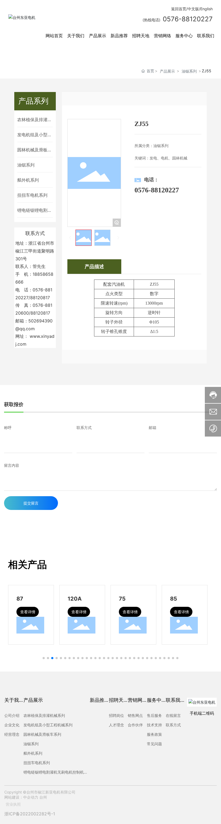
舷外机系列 (28, 180)
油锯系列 (189, 71)
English (206, 8)
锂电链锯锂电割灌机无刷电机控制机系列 (34, 210)
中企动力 (30, 797)
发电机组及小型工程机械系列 (34, 135)
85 (173, 598)
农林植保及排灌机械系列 (34, 120)
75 (122, 598)
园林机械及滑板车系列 (34, 150)
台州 (43, 797)
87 (19, 598)
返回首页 (178, 8)
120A (75, 598)
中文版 (193, 8)
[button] (44, 658)
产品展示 (167, 71)
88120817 (40, 297)
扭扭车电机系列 (32, 195)
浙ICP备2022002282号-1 (29, 813)
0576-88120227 (156, 190)
